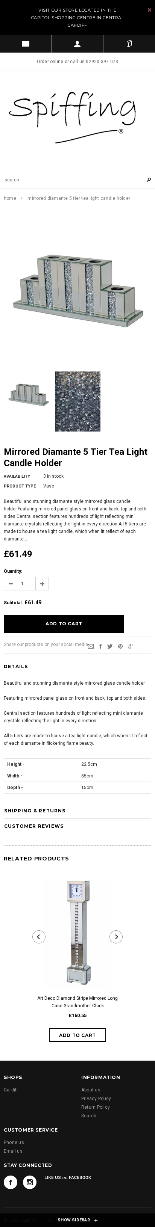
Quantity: (13, 571)
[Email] (91, 646)
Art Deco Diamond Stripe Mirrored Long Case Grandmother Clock (77, 1002)
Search (88, 1115)
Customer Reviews (34, 826)
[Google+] (130, 646)
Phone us (14, 1142)
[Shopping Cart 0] (129, 44)
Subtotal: (13, 602)
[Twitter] (109, 646)
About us (90, 1090)
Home (10, 198)
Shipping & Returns (35, 810)
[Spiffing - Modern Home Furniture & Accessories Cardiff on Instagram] (29, 1182)
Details (16, 666)
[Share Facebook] (100, 646)
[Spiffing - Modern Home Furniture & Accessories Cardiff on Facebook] (10, 1182)
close (149, 10)
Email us (13, 1151)
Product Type (20, 486)
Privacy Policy (96, 1098)
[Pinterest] (120, 646)
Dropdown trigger (77, 44)
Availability (17, 476)
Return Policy (95, 1107)
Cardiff (11, 1090)
